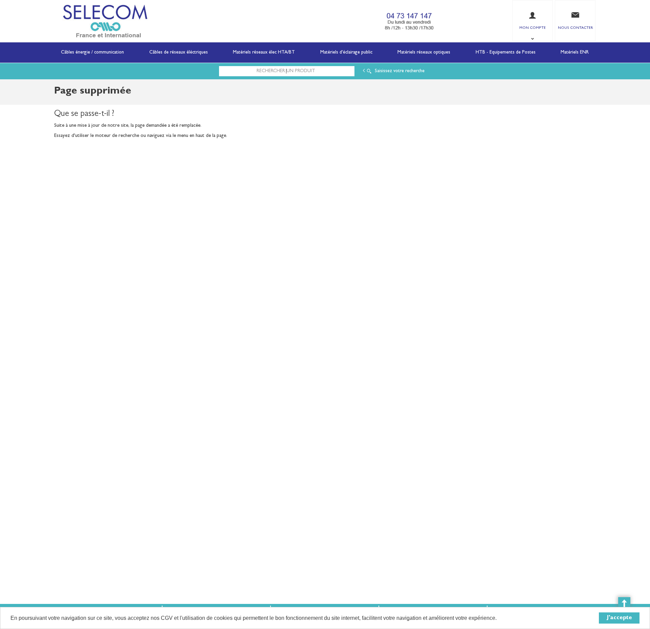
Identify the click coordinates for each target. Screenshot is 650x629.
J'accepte (619, 618)
